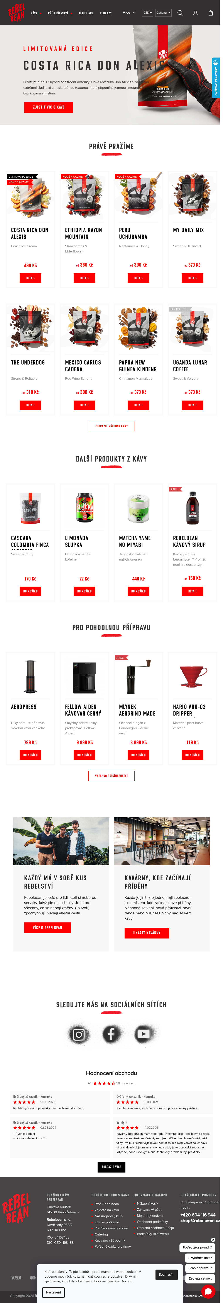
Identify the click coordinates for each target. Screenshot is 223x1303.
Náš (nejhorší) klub (109, 1216)
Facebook (111, 1034)
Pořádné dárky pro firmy (113, 1247)
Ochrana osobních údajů (155, 1228)
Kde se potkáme (107, 1222)
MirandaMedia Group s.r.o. (195, 1296)
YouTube (144, 1034)
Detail (30, 278)
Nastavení (53, 1292)
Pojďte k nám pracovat (112, 1228)
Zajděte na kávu (107, 1210)
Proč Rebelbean (107, 1204)
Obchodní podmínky (152, 1222)
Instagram (79, 1034)
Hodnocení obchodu (111, 1073)
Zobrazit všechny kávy (111, 426)
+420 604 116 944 (198, 1215)
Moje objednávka (150, 1216)
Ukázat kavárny (146, 933)
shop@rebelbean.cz (200, 1220)
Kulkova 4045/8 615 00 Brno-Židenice (63, 1209)
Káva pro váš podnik (110, 1241)
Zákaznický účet (149, 1210)
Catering (101, 1234)
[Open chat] (208, 1292)
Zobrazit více (111, 1167)
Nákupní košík (147, 1204)
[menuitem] (36, 13)
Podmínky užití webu (153, 1234)
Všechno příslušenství (111, 776)
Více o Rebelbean (47, 928)
